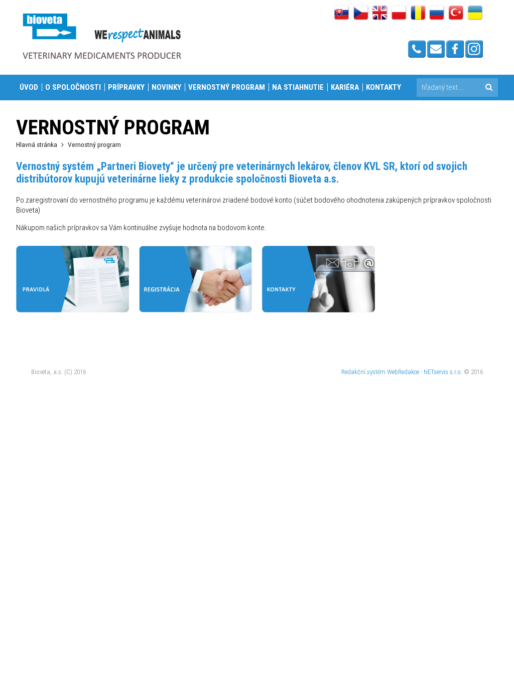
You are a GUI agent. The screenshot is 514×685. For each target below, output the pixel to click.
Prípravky (126, 87)
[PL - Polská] (399, 13)
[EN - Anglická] (380, 13)
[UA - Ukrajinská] (475, 13)
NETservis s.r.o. (443, 372)
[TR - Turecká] (456, 13)
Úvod (29, 87)
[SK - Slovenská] (341, 13)
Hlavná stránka (36, 144)
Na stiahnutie (298, 87)
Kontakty (383, 87)
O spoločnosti (73, 87)
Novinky (166, 87)
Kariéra (345, 87)
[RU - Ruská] (437, 13)
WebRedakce (403, 372)
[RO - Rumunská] (418, 13)
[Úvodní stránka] (101, 36)
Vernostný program (226, 87)
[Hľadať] (488, 87)
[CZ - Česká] (360, 13)
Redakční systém (363, 372)
